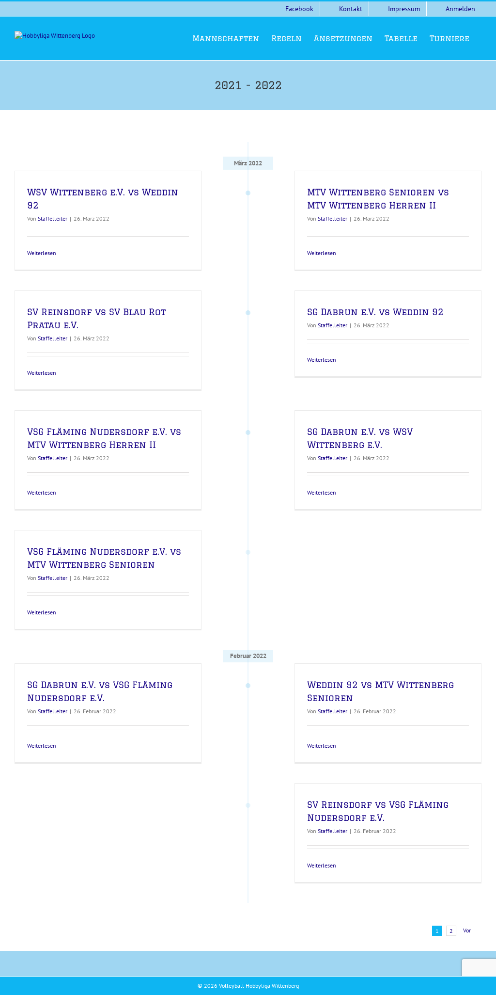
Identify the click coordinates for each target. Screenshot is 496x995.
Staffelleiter (52, 218)
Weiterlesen (41, 253)
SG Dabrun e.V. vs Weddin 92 (375, 312)
